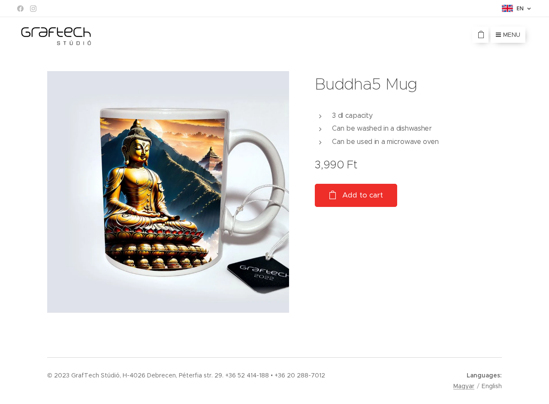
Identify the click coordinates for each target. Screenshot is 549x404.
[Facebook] (20, 8)
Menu (511, 35)
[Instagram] (33, 8)
